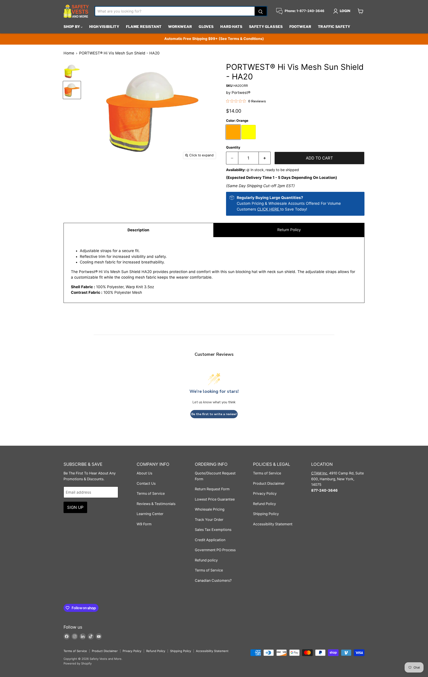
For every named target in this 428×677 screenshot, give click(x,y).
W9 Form (144, 524)
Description (138, 230)
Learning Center (150, 514)
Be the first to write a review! (214, 414)
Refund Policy (264, 504)
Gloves (206, 27)
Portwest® (241, 92)
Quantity (233, 147)
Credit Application (210, 540)
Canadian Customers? (213, 580)
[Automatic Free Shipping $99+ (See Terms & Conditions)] (214, 38)
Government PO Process (215, 550)
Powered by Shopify (78, 663)
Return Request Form (212, 489)
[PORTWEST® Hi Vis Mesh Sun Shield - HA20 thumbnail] (72, 90)
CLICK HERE (268, 209)
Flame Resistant (143, 27)
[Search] (261, 11)
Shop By (72, 27)
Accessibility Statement (272, 524)
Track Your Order (209, 520)
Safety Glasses (266, 27)
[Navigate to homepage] (76, 11)
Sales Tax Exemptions (213, 530)
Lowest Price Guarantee (215, 499)
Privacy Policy (265, 493)
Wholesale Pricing (209, 509)
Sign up (75, 507)
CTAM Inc (319, 473)
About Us (144, 473)
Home (69, 53)
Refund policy (206, 560)
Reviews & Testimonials (156, 504)
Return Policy (289, 230)
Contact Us (146, 483)
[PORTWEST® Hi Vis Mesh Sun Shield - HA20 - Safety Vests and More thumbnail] (72, 71)
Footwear (300, 27)
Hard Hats (231, 27)
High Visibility (104, 27)
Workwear (180, 27)
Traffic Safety (334, 27)
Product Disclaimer (269, 483)
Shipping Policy (266, 514)
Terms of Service (151, 493)
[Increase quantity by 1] (265, 158)
